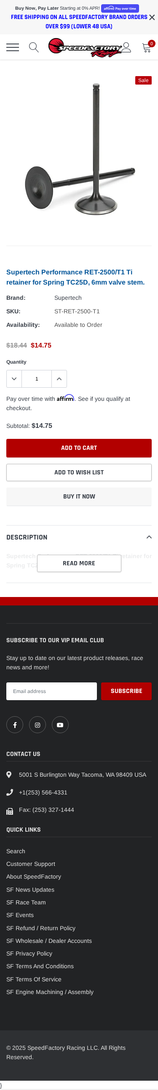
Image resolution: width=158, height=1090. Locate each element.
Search (15, 851)
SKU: (13, 311)
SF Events (20, 915)
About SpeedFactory (33, 876)
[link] (14, 724)
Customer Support (30, 863)
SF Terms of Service (34, 979)
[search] (34, 47)
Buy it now (79, 496)
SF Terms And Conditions (40, 966)
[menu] (12, 47)
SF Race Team (26, 902)
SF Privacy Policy (29, 953)
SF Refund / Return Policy (40, 928)
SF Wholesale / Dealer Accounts (49, 940)
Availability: (23, 324)
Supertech (68, 297)
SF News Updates (30, 889)
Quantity (16, 362)
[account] (126, 47)
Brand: (16, 297)
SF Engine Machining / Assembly (50, 992)
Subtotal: (18, 425)
